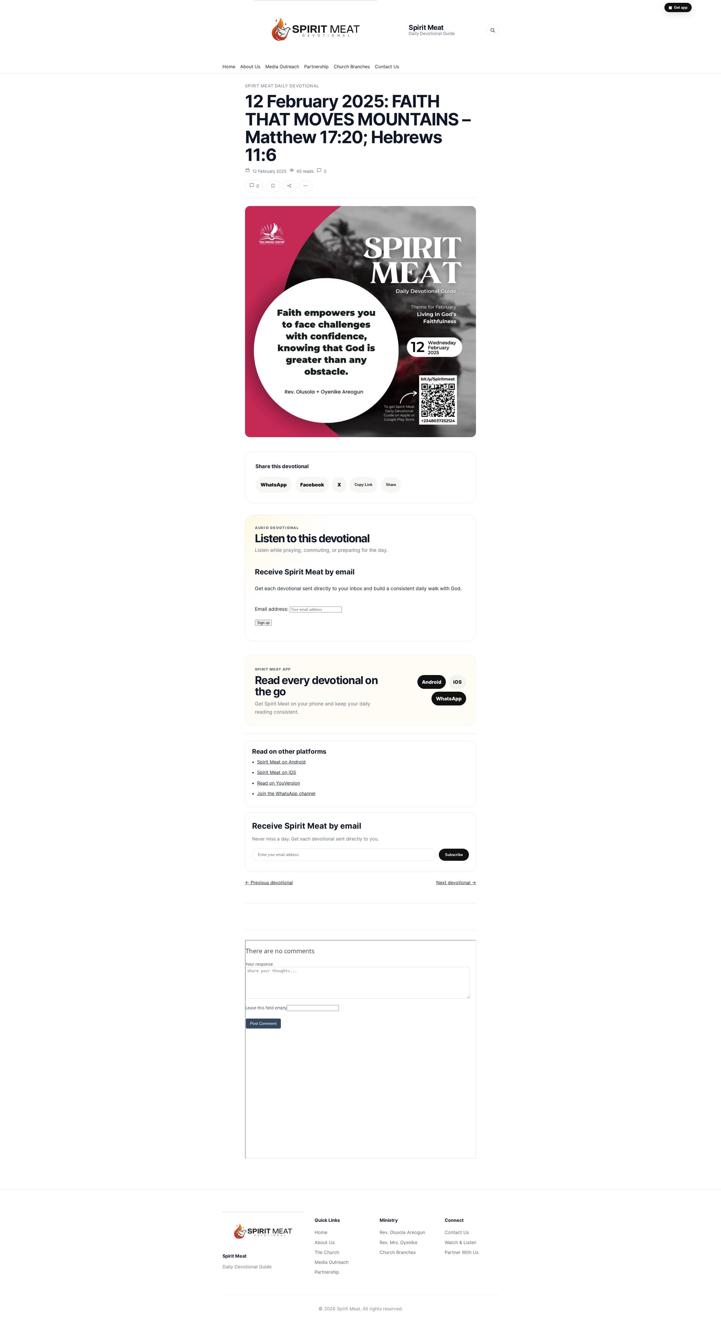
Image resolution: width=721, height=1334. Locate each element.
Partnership (316, 66)
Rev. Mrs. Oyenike (398, 1242)
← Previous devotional (269, 882)
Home (228, 66)
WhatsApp (274, 485)
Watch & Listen (460, 1242)
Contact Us (387, 66)
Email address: (272, 609)
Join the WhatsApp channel (286, 793)
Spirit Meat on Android (281, 762)
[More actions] (305, 186)
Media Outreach (282, 66)
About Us (250, 66)
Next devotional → (456, 882)
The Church (327, 1252)
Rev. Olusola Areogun (402, 1232)
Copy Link (363, 485)
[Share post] (289, 186)
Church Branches (352, 66)
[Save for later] (273, 186)
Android (431, 682)
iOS (457, 682)
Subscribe (454, 855)
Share (391, 485)
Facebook (312, 485)
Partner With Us (462, 1252)
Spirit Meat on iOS (276, 772)
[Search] (493, 30)
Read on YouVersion (278, 783)
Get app (678, 7)
